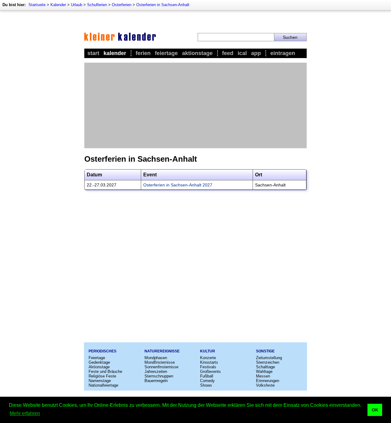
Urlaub (76, 4)
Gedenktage (99, 362)
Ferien (143, 53)
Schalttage (265, 367)
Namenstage (100, 380)
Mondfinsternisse (159, 362)
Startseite (37, 4)
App (256, 53)
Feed (227, 53)
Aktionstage (197, 53)
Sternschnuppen (158, 376)
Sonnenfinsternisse (161, 367)
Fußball (206, 376)
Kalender (58, 4)
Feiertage (166, 53)
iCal (242, 53)
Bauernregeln (156, 380)
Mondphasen (155, 357)
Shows (206, 385)
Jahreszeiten (155, 371)
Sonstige (265, 351)
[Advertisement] (195, 105)
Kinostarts (209, 362)
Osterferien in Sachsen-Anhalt (162, 4)
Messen (263, 376)
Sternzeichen (267, 362)
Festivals (208, 367)
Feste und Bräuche (105, 371)
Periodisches (102, 351)
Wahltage (264, 371)
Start (93, 53)
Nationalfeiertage (103, 385)
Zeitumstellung (269, 357)
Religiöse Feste (102, 376)
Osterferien (121, 4)
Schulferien (97, 4)
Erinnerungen (267, 380)
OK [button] (375, 409)
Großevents (210, 371)
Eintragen (282, 53)
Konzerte (208, 357)
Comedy (207, 380)
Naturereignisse (162, 351)
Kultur (207, 351)
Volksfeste (265, 385)
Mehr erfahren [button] (25, 413)
